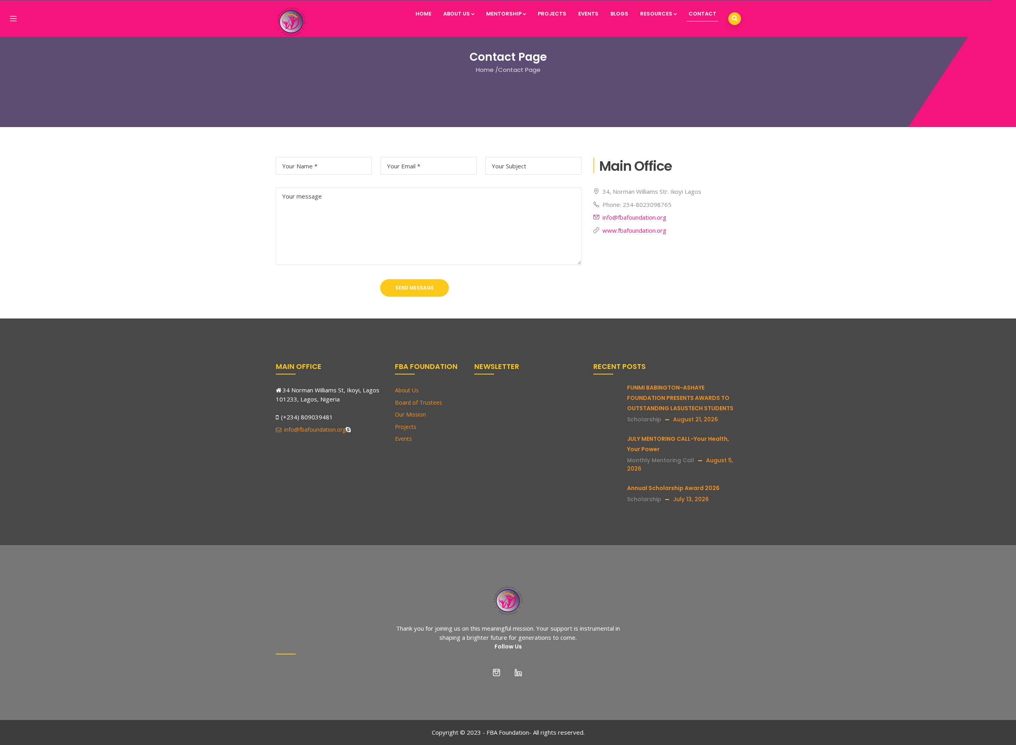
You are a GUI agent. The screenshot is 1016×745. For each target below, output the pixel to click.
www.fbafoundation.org (634, 230)
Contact (702, 13)
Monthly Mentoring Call (660, 460)
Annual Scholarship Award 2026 (673, 488)
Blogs (619, 13)
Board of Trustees (418, 402)
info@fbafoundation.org (634, 217)
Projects (552, 13)
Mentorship (503, 13)
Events (588, 13)
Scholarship (644, 419)
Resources (656, 13)
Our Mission (410, 414)
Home (423, 13)
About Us (456, 13)
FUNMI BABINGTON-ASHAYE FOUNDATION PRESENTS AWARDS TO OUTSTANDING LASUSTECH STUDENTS (680, 398)
